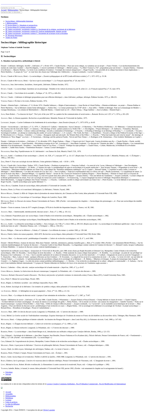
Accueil (3, 10)
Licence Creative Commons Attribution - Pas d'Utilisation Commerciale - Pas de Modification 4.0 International (86, 384)
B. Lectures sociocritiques (20, 27)
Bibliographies (13, 10)
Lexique (8, 400)
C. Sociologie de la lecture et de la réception (36, 33)
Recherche (9, 406)
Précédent (8, 372)
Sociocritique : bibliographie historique (19, 21)
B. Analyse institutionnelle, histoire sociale (36, 31)
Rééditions (9, 398)
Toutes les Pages (11, 37)
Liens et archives (11, 402)
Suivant (8, 374)
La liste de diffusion (12, 404)
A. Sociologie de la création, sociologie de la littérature (40, 29)
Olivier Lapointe (49, 410)
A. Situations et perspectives (21, 25)
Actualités (9, 394)
